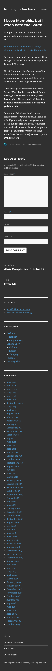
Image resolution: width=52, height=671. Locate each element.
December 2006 (14, 589)
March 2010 (12, 477)
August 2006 (13, 600)
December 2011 (14, 427)
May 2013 (11, 406)
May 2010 (11, 473)
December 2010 (14, 456)
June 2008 (12, 529)
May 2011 (11, 445)
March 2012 (12, 417)
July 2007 (11, 564)
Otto (9, 144)
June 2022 (12, 389)
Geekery (11, 333)
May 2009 (12, 505)
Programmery (16, 340)
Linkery (13, 347)
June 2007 (12, 568)
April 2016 (12, 399)
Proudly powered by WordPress (34, 663)
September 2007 (15, 557)
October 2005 (13, 624)
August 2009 (13, 498)
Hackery (13, 337)
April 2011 (11, 449)
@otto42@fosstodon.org (19, 312)
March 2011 (12, 452)
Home (7, 636)
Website (8, 236)
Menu (44, 9)
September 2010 (15, 463)
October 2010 (13, 459)
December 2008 (14, 512)
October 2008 (13, 515)
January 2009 (13, 508)
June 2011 (11, 442)
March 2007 (12, 578)
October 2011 (13, 434)
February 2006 (14, 621)
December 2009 (14, 484)
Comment (10, 174)
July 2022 (11, 385)
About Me (9, 648)
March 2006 (13, 617)
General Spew (13, 344)
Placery (12, 351)
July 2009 (11, 501)
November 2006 (15, 592)
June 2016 (11, 396)
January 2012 (13, 424)
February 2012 (14, 420)
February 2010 (14, 480)
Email (8, 224)
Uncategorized (34, 144)
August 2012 (13, 413)
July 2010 (11, 470)
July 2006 (11, 603)
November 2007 (14, 554)
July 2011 (11, 438)
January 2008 (13, 547)
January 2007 (13, 585)
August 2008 (13, 522)
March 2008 (13, 540)
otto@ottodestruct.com (18, 309)
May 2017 (11, 392)
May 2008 (11, 533)
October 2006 (13, 596)
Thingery (13, 354)
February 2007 (14, 582)
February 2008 (14, 543)
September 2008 (15, 519)
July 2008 (11, 526)
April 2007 (12, 575)
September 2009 (15, 494)
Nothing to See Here (19, 9)
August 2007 (13, 561)
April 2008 (12, 536)
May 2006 (12, 610)
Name (7, 212)
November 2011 (14, 431)
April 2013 (11, 410)
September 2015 (15, 403)
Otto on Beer (10, 655)
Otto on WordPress (13, 642)
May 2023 (11, 382)
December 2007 (14, 550)
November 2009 (15, 487)
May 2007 (11, 571)
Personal (11, 358)
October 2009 (13, 491)
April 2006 (12, 614)
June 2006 (12, 607)
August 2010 (13, 466)
